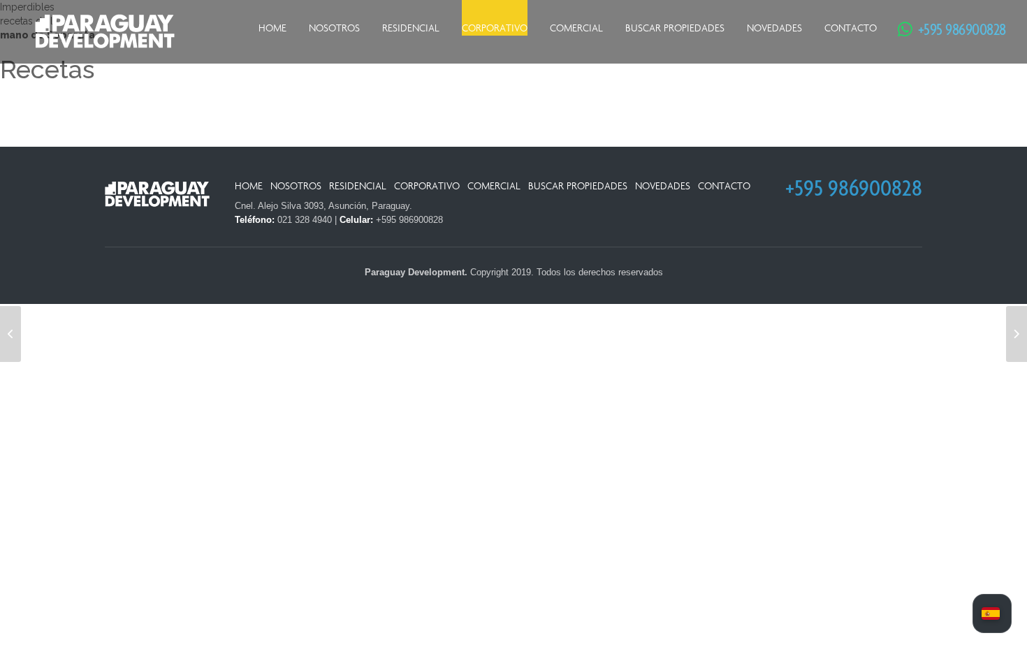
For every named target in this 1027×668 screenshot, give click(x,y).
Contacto (850, 28)
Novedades (774, 28)
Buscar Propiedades (674, 28)
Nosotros (334, 28)
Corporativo (494, 28)
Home (272, 28)
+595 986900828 (955, 29)
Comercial (576, 28)
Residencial (410, 28)
